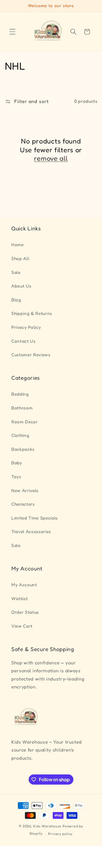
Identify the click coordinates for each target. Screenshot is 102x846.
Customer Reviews (30, 354)
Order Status (25, 612)
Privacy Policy (26, 327)
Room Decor (24, 421)
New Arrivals (25, 490)
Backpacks (23, 449)
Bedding (20, 394)
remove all (51, 158)
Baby (16, 462)
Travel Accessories (31, 531)
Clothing (20, 435)
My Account (24, 584)
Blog (16, 299)
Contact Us (23, 341)
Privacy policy (60, 834)
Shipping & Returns (31, 313)
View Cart (22, 626)
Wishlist (19, 598)
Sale (16, 272)
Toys (16, 476)
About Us (21, 286)
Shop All (20, 258)
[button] (12, 31)
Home (17, 244)
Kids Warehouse (47, 826)
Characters (23, 504)
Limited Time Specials (34, 518)
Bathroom (22, 408)
